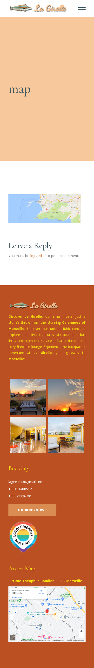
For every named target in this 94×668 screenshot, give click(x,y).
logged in (38, 255)
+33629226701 (20, 496)
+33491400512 (20, 489)
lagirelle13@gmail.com (25, 481)
